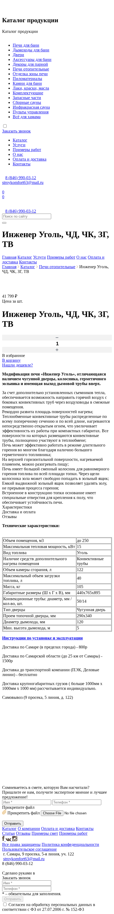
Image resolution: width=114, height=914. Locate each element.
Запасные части (27, 97)
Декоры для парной (30, 64)
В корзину (11, 360)
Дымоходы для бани (31, 50)
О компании (29, 828)
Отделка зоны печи (30, 74)
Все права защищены (21, 844)
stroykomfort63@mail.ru (22, 182)
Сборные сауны (27, 102)
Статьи (8, 833)
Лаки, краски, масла (31, 88)
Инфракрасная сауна (31, 107)
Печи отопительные (31, 69)
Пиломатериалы (27, 78)
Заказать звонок (16, 131)
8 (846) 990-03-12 (20, 177)
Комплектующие (28, 93)
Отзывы (23, 833)
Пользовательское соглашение (29, 849)
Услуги (19, 145)
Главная (9, 257)
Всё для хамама (27, 116)
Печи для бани (26, 45)
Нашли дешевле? (17, 365)
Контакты (21, 164)
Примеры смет (45, 833)
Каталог (20, 140)
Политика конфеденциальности (70, 844)
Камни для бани (27, 83)
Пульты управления (31, 112)
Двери (18, 54)
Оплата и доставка (29, 159)
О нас (18, 154)
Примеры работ (27, 149)
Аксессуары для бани (32, 59)
